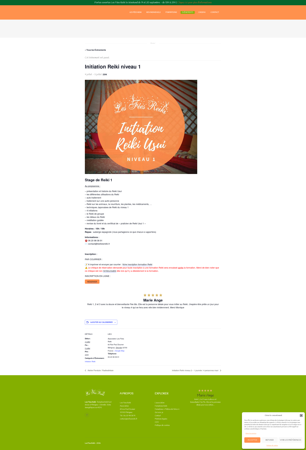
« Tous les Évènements (95, 50)
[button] (301, 415)
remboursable (109, 270)
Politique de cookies (272, 446)
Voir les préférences (290, 440)
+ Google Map (119, 351)
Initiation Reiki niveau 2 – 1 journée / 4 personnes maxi (195, 370)
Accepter (252, 440)
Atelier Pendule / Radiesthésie (100, 370)
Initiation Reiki (90, 361)
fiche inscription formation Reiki (137, 264)
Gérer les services (251, 433)
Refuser (270, 440)
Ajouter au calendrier (101, 322)
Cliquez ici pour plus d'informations (194, 2)
